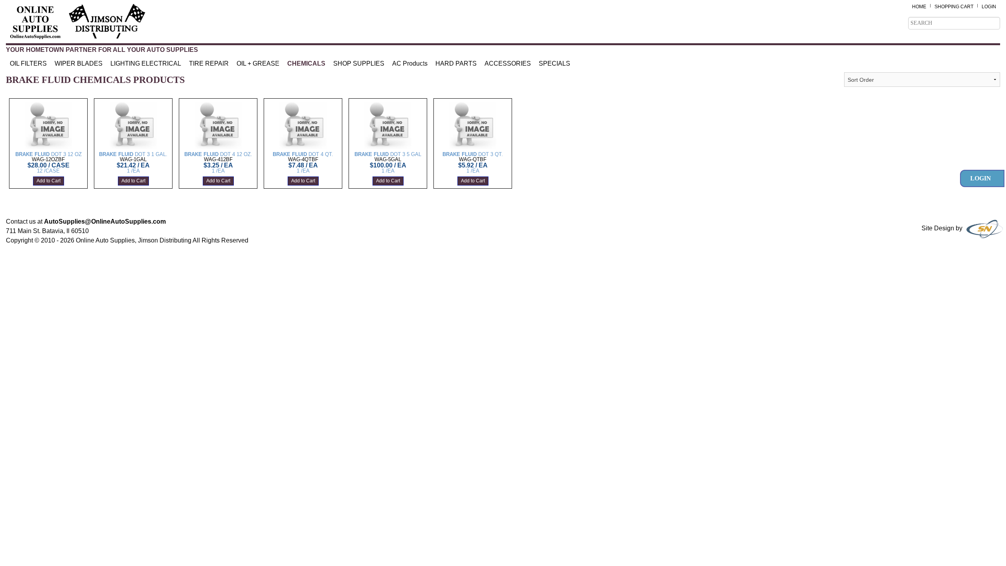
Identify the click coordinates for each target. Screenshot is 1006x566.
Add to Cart (49, 181)
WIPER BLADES (79, 63)
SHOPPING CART (953, 6)
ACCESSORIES (508, 63)
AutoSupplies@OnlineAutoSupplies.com (105, 221)
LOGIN (989, 6)
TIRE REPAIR (209, 63)
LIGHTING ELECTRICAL (145, 63)
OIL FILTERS (28, 63)
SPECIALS (554, 63)
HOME (919, 6)
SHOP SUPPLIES (358, 63)
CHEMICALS (306, 63)
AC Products (410, 63)
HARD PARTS (456, 63)
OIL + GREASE (258, 63)
